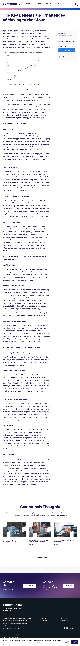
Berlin (70, 622)
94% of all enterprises (23, 36)
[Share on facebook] (34, 557)
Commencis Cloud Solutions (31, 476)
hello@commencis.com (66, 620)
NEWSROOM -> (44, 622)
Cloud (5, 544)
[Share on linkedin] (40, 557)
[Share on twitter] (36, 557)
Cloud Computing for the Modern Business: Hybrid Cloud (12, 540)
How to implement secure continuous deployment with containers (39, 541)
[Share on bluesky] (44, 557)
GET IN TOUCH (29, 586)
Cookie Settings (66, 642)
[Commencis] (12, 605)
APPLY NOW (68, 586)
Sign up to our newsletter (10, 637)
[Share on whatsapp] (42, 557)
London (66, 622)
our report (21, 313)
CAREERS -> (44, 620)
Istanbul (62, 622)
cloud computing (20, 154)
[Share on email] (46, 557)
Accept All (75, 642)
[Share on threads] (38, 557)
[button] (14, 529)
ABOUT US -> (44, 618)
